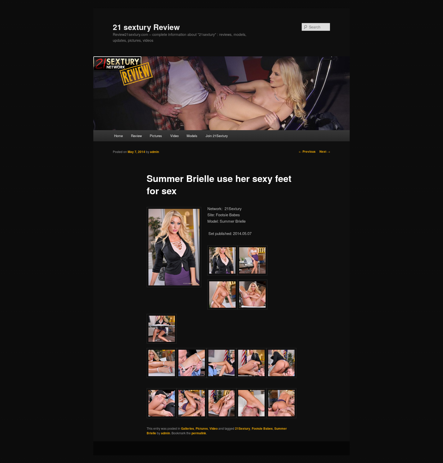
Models (192, 135)
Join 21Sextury (217, 135)
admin (154, 151)
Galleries (187, 428)
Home (118, 135)
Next (324, 151)
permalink (199, 433)
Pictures (156, 135)
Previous (307, 151)
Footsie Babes (262, 428)
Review (136, 135)
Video (174, 135)
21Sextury (242, 428)
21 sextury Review (146, 26)
